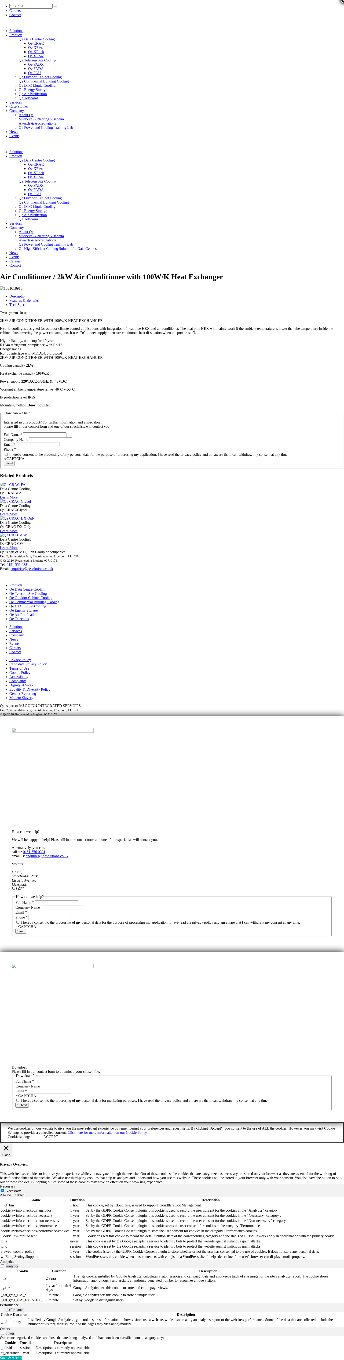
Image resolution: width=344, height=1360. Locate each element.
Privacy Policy (20, 660)
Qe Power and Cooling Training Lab (46, 127)
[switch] (2, 1265)
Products (15, 35)
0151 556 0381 (18, 565)
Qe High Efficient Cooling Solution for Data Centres (58, 249)
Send (9, 463)
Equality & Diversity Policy (29, 689)
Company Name (16, 439)
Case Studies (18, 106)
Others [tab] (5, 1329)
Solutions (16, 31)
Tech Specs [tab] (17, 305)
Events (14, 136)
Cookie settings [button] (19, 1137)
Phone (10, 449)
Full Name (13, 435)
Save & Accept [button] (11, 1358)
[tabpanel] (172, 1228)
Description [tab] (17, 296)
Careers (15, 11)
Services (15, 102)
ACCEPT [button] (50, 1137)
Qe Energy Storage (33, 90)
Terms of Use (19, 668)
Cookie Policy (19, 673)
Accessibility (18, 677)
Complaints (17, 681)
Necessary (13, 1191)
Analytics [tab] (7, 1261)
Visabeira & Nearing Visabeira (41, 119)
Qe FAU (34, 73)
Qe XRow (36, 56)
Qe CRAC (36, 43)
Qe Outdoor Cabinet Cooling (40, 77)
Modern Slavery (21, 698)
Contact (15, 15)
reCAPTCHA (14, 459)
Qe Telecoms (28, 98)
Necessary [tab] (7, 1186)
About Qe (26, 115)
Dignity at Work (21, 685)
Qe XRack (36, 52)
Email (9, 444)
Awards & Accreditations (37, 123)
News (13, 132)
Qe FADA (36, 69)
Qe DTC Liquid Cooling (37, 85)
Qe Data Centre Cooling (37, 39)
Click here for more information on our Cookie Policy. (108, 1132)
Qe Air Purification (33, 94)
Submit (22, 1105)
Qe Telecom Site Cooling (37, 60)
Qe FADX (36, 64)
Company (16, 111)
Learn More (9, 497)
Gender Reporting (22, 694)
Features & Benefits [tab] (24, 300)
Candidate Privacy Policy (28, 664)
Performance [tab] (9, 1305)
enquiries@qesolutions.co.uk (32, 569)
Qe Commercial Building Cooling (44, 81)
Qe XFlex (35, 48)
